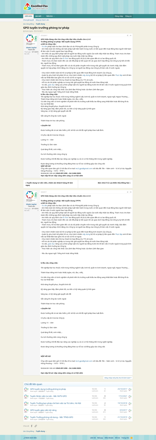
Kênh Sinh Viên (31, 438)
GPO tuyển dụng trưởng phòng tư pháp (48, 389)
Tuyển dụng (49, 391)
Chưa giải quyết (28, 20)
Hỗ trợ (117, 438)
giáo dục (51, 85)
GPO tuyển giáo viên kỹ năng (43, 410)
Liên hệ (93, 438)
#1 (131, 35)
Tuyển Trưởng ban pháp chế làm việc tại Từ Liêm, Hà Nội (55, 403)
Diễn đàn (28, 16)
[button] (43, 16)
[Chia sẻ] (127, 35)
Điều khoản (109, 438)
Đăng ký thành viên (42, 20)
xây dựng (86, 75)
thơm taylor (29, 31)
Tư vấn (44, 46)
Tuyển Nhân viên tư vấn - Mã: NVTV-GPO (48, 396)
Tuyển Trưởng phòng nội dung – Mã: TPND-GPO (51, 417)
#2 (131, 192)
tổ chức (65, 58)
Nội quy (100, 438)
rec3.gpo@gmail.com (83, 168)
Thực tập (118, 75)
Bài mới (38, 16)
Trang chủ (125, 438)
